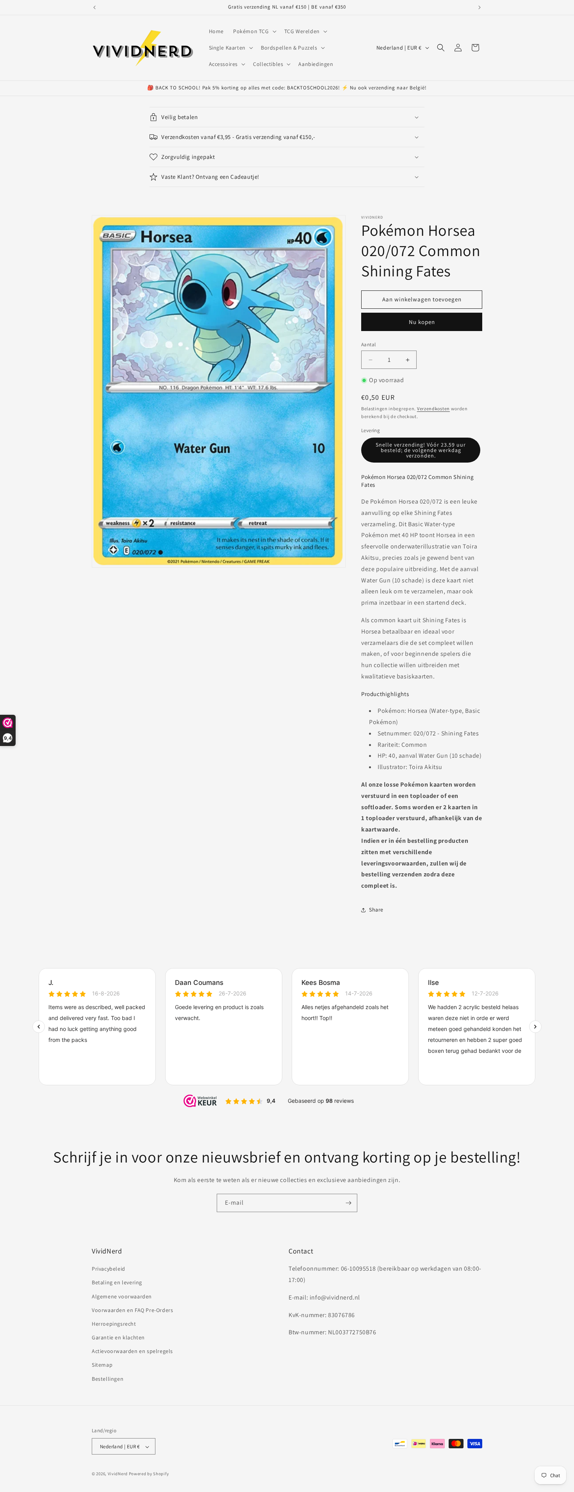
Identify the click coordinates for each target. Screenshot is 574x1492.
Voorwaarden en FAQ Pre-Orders (132, 1310)
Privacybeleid (108, 1268)
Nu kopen (422, 322)
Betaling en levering (117, 1282)
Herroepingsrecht (114, 1323)
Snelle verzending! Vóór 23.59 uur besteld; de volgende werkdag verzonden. (421, 450)
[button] (254, 31)
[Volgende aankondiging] (479, 7)
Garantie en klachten (118, 1337)
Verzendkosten (433, 408)
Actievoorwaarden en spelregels (132, 1351)
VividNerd (118, 1474)
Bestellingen (107, 1378)
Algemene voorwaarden (122, 1296)
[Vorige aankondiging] (94, 7)
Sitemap (102, 1365)
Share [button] (376, 909)
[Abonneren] (348, 1203)
